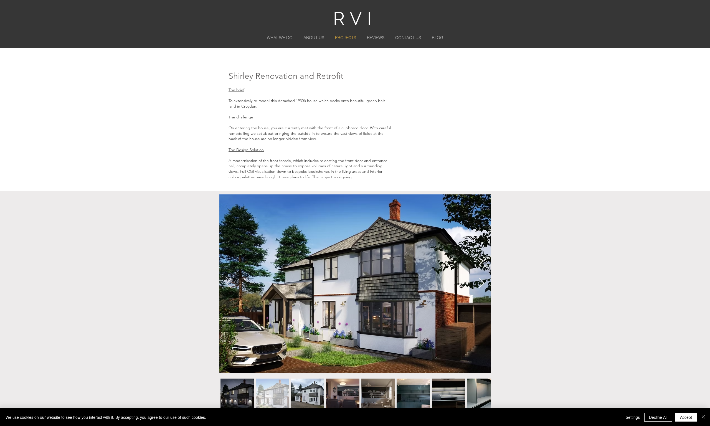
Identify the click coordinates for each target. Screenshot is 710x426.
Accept (686, 417)
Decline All (658, 417)
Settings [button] (633, 417)
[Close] (703, 417)
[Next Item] (481, 283)
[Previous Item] (229, 283)
